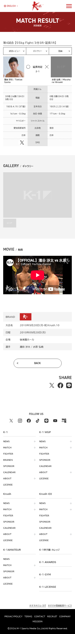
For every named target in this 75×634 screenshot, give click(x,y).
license (8, 485)
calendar (9, 472)
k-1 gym (45, 574)
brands (8, 460)
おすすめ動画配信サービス (60, 605)
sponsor (8, 466)
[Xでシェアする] (52, 385)
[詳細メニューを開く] (69, 6)
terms (28, 616)
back (37, 363)
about (7, 478)
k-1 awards (47, 562)
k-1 (49, 549)
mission (37, 621)
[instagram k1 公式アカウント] (20, 420)
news (6, 441)
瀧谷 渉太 (25, 347)
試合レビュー (14, 51)
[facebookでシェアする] (60, 385)
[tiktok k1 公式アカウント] (37, 420)
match (7, 448)
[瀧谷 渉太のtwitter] (22, 142)
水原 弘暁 (38, 347)
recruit (52, 616)
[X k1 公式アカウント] (11, 420)
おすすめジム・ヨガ (37, 605)
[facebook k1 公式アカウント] (28, 420)
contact (39, 616)
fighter (8, 454)
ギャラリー (37, 51)
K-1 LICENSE (47, 587)
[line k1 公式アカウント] (46, 420)
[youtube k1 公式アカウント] (55, 420)
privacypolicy (13, 616)
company (65, 616)
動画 (60, 51)
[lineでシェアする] (69, 385)
